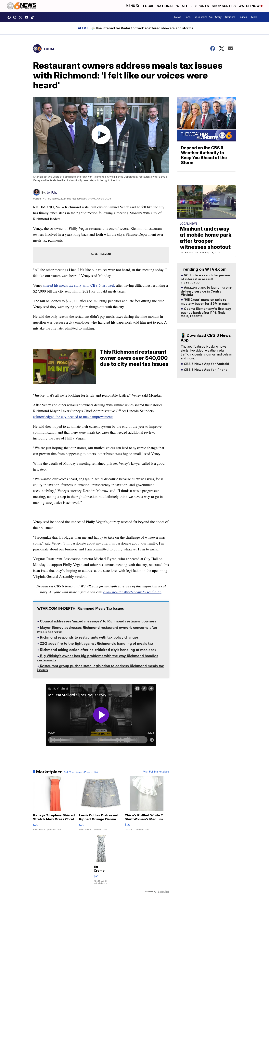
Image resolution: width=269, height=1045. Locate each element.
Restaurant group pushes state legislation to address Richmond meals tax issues (100, 668)
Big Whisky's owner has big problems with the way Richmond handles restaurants (97, 658)
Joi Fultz (52, 192)
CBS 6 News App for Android (206, 364)
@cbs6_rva (33, 17)
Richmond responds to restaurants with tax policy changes (89, 637)
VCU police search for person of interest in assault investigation (205, 279)
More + (255, 17)
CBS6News (10, 17)
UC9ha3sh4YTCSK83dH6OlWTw (27, 17)
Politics (242, 17)
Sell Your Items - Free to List (81, 772)
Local (148, 6)
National (165, 6)
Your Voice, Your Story (208, 17)
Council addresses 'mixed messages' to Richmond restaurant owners (97, 621)
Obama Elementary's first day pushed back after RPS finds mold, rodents (206, 312)
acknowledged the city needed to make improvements (73, 416)
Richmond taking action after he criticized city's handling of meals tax (97, 650)
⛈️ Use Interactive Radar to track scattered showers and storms (142, 28)
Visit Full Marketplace (156, 771)
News (177, 17)
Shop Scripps (224, 6)
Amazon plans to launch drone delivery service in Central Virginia (206, 291)
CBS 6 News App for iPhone (205, 370)
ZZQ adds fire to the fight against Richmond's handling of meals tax (96, 644)
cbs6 (15, 17)
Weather (184, 6)
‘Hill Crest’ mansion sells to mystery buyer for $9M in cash (205, 302)
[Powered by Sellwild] (163, 891)
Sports (202, 6)
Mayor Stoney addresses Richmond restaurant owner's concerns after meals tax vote (97, 630)
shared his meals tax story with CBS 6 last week (79, 285)
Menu (131, 5)
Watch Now (249, 6)
